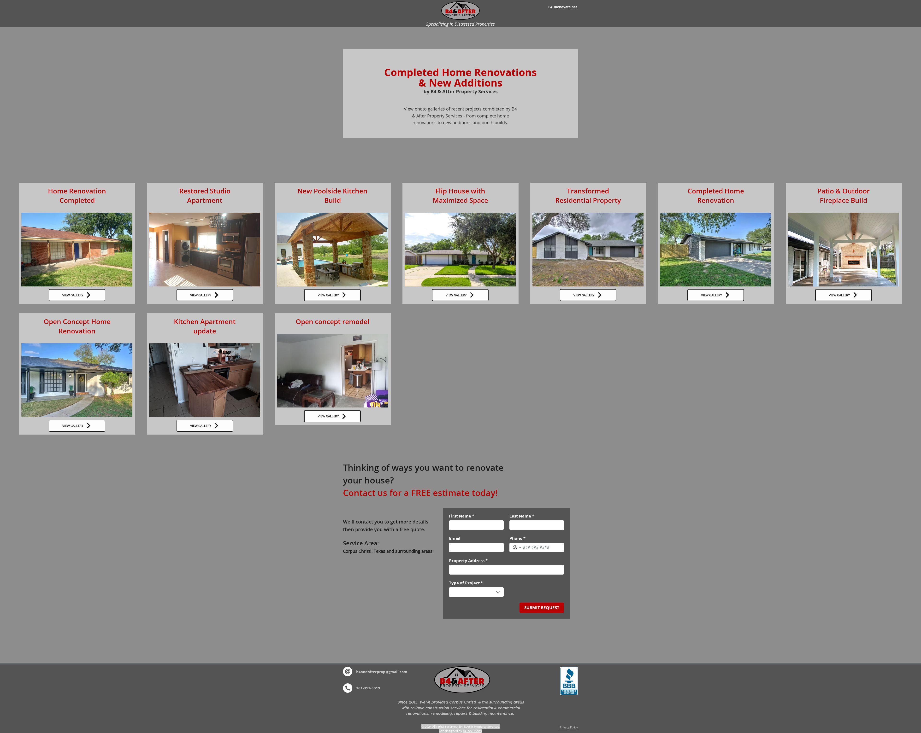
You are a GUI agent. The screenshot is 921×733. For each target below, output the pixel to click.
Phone (517, 538)
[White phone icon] (347, 688)
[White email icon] (347, 671)
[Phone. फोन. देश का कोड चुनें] (517, 547)
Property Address (468, 560)
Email (454, 538)
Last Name (521, 515)
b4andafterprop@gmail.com (381, 671)
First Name (461, 515)
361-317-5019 (368, 688)
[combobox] (476, 592)
